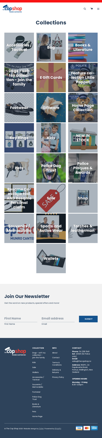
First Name (9, 324)
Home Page (37, 416)
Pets (34, 411)
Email (44, 324)
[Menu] (98, 8)
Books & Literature (36, 405)
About (54, 352)
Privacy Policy (58, 377)
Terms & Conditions (57, 363)
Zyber (41, 428)
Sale (34, 367)
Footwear (36, 392)
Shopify (58, 428)
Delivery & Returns (56, 371)
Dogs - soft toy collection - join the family (39, 355)
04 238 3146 (84, 351)
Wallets (35, 372)
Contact (56, 357)
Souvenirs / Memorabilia (37, 385)
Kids (34, 362)
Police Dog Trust (36, 398)
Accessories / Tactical (38, 378)
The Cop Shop (12, 428)
